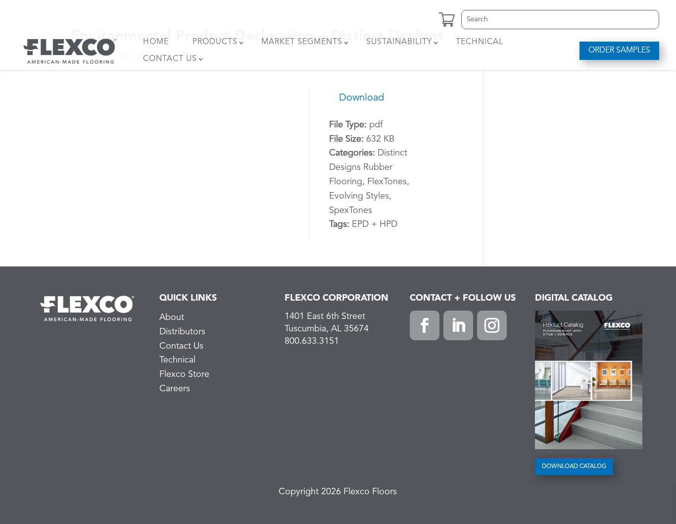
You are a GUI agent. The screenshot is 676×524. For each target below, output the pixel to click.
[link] (70, 50)
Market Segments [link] (301, 42)
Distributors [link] (182, 331)
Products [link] (215, 42)
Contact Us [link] (170, 59)
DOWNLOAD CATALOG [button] (574, 467)
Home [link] (156, 42)
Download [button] (361, 98)
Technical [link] (479, 42)
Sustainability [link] (399, 42)
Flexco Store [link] (184, 374)
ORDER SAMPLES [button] (619, 50)
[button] (424, 325)
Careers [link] (174, 388)
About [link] (171, 317)
